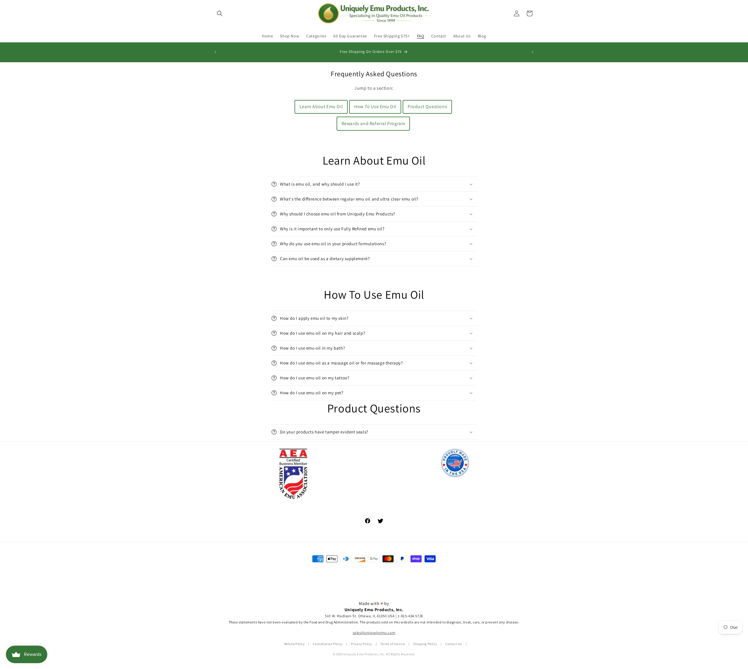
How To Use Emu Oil (375, 106)
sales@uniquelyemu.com (374, 632)
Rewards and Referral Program (373, 123)
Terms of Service (392, 644)
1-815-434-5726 (410, 615)
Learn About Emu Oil (321, 106)
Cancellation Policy (327, 644)
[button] (219, 13)
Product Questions (427, 106)
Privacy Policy (361, 644)
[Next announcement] (532, 52)
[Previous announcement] (215, 52)
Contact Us (453, 644)
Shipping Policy (425, 644)
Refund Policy (294, 644)
